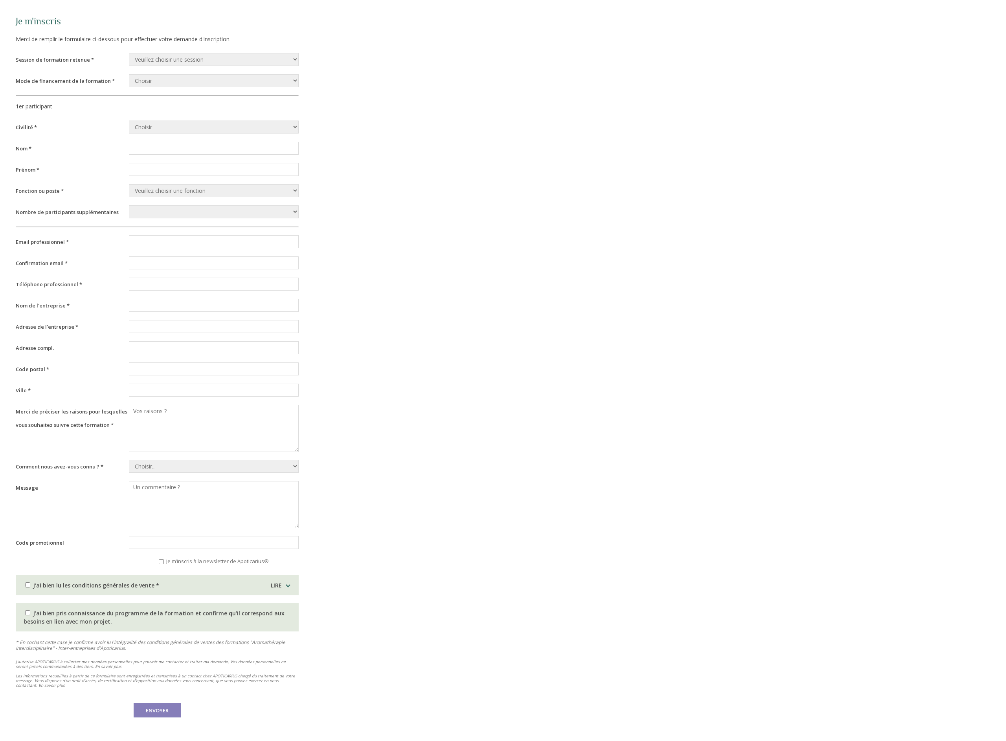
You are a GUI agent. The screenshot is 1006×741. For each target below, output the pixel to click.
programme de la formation (154, 613)
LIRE (276, 585)
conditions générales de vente (113, 585)
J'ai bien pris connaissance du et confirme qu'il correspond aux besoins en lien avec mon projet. (154, 617)
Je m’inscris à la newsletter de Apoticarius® (217, 561)
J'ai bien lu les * (156, 585)
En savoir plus (108, 666)
